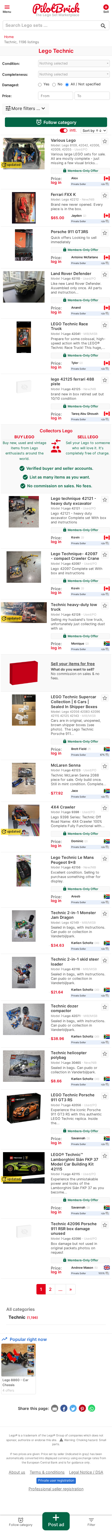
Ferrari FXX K (63, 194)
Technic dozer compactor (64, 1008)
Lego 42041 (71, 334)
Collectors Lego (56, 430)
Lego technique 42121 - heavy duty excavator (73, 501)
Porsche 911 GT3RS (69, 231)
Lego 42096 (72, 1239)
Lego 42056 (72, 1105)
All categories (20, 1309)
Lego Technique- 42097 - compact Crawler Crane (75, 556)
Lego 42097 (72, 564)
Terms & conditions (47, 1472)
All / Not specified (86, 84)
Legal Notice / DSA (86, 1472)
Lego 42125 (71, 389)
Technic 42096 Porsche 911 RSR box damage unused (74, 1228)
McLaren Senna (65, 765)
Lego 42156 (71, 867)
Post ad (56, 1520)
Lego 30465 (72, 1063)
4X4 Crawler (63, 807)
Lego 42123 (71, 770)
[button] (7, 8)
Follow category (56, 122)
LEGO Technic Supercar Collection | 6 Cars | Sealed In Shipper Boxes (74, 701)
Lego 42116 (71, 969)
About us (17, 1472)
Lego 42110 (71, 278)
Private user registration (56, 1480)
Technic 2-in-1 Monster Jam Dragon (73, 915)
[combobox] (74, 63)
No (60, 84)
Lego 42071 (71, 1016)
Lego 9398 (71, 812)
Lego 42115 (71, 1174)
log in (56, 182)
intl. (73, 130)
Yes (46, 84)
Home (9, 37)
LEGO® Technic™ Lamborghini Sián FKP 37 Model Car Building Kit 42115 (74, 1161)
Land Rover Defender (71, 273)
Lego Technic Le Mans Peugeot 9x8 (72, 860)
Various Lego (63, 140)
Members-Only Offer (80, 171)
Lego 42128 (71, 614)
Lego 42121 (71, 508)
